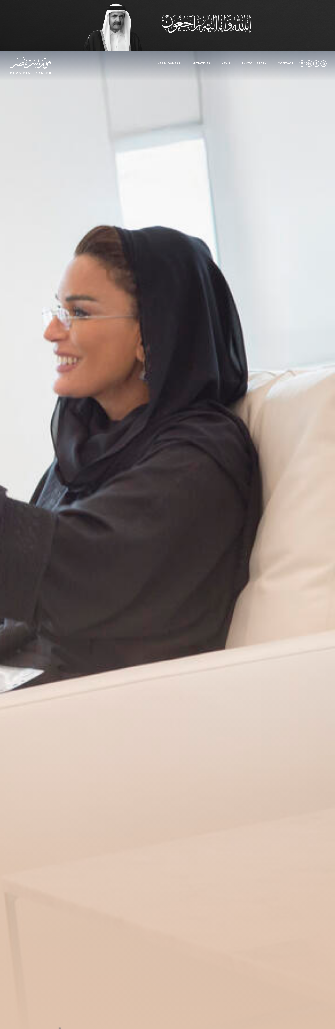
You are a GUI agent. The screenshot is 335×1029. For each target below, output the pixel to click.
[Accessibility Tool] (316, 63)
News (225, 63)
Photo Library (254, 63)
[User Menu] (302, 63)
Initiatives (201, 63)
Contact (286, 63)
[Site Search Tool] (323, 63)
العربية (309, 63)
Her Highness (168, 63)
